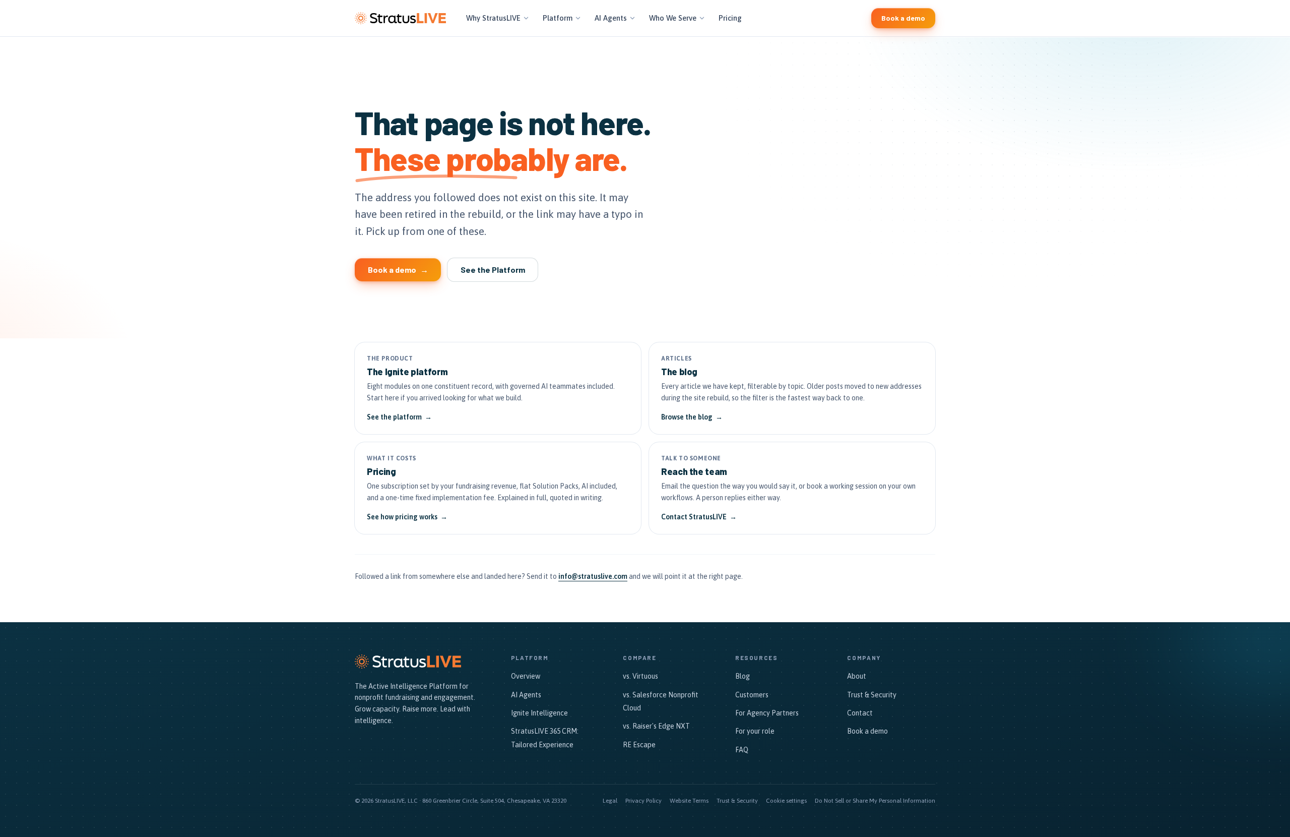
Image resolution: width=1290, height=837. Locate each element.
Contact (860, 713)
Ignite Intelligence (539, 713)
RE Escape (639, 745)
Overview (525, 676)
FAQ (741, 750)
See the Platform (493, 269)
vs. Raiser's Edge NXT (656, 726)
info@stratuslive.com (592, 576)
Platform (557, 18)
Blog (742, 676)
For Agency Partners (767, 713)
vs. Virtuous (640, 676)
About (856, 676)
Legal (610, 800)
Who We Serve (672, 18)
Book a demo (867, 731)
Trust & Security (871, 695)
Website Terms (689, 800)
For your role (755, 731)
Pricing (730, 18)
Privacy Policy (643, 800)
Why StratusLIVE (493, 18)
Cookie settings (786, 800)
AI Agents (611, 18)
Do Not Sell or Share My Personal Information (875, 800)
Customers (751, 695)
